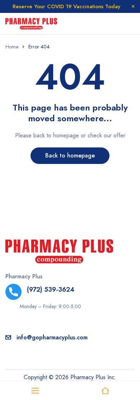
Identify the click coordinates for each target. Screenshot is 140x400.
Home (11, 46)
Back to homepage (70, 155)
